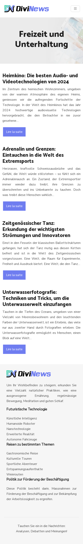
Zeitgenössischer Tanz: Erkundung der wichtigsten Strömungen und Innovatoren (36, 229)
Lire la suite (14, 132)
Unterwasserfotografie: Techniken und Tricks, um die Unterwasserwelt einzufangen (36, 298)
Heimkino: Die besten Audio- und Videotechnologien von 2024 (40, 79)
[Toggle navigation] (75, 8)
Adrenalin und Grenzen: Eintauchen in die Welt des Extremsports (33, 155)
